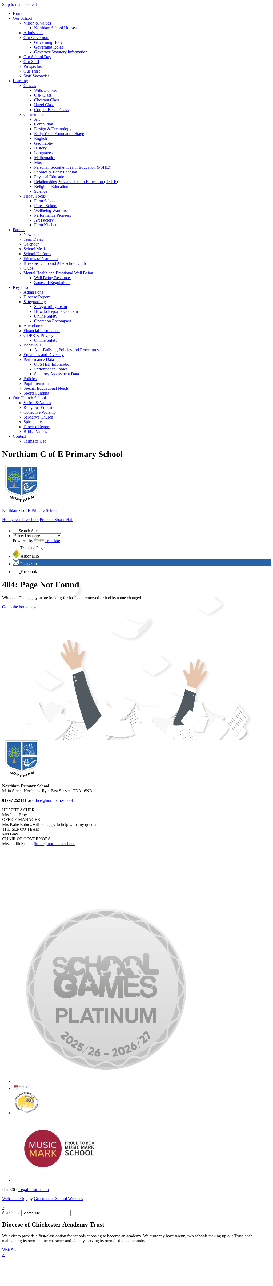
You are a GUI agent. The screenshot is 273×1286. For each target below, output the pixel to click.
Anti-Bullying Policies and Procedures (66, 350)
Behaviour (32, 345)
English (40, 138)
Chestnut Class (46, 100)
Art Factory (44, 220)
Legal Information (33, 1189)
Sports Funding (36, 393)
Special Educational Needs (46, 388)
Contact (19, 436)
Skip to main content (19, 4)
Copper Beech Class (51, 109)
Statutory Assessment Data (56, 374)
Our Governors (36, 37)
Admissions (33, 32)
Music (39, 162)
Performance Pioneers (52, 215)
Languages (43, 153)
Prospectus (32, 66)
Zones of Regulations (52, 282)
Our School (22, 18)
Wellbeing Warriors (50, 210)
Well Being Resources (52, 277)
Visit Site (9, 1250)
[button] (16, 529)
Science (40, 191)
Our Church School (29, 398)
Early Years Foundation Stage (59, 133)
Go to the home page (19, 607)
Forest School (45, 205)
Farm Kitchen (45, 225)
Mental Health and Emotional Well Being (58, 273)
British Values (35, 431)
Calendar (31, 244)
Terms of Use (34, 441)
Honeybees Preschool (20, 519)
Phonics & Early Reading (55, 172)
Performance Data (38, 359)
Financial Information (41, 330)
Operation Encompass (52, 321)
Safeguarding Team (50, 306)
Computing (43, 124)
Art (37, 119)
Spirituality (32, 422)
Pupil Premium (36, 383)
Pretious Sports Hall (56, 519)
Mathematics (44, 157)
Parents (19, 229)
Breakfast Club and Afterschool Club (54, 263)
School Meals (34, 249)
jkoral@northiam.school (54, 843)
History (40, 148)
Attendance (33, 326)
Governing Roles (48, 47)
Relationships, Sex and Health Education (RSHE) (76, 181)
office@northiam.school (52, 800)
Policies (30, 378)
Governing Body (48, 42)
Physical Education (50, 177)
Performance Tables (50, 369)
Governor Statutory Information (60, 52)
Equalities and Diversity (43, 354)
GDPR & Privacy (38, 335)
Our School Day (37, 56)
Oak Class (42, 95)
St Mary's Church (38, 417)
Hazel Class (44, 104)
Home (18, 13)
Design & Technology (52, 129)
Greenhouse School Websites (58, 1198)
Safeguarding (34, 301)
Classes (29, 85)
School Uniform (37, 253)
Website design (14, 1198)
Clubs (28, 268)
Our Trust (31, 71)
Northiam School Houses (55, 28)
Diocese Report (36, 297)
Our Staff (31, 61)
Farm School (45, 201)
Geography (43, 143)
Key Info (20, 287)
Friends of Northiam (40, 258)
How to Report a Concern (56, 311)
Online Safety (45, 316)
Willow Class (45, 90)
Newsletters (33, 234)
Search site (11, 1212)
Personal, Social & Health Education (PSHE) (72, 167)
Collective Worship (39, 412)
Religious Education (51, 186)
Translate (52, 540)
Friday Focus (34, 196)
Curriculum (33, 114)
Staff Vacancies (36, 76)
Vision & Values (37, 23)
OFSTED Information (52, 364)
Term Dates (33, 239)
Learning (20, 80)
